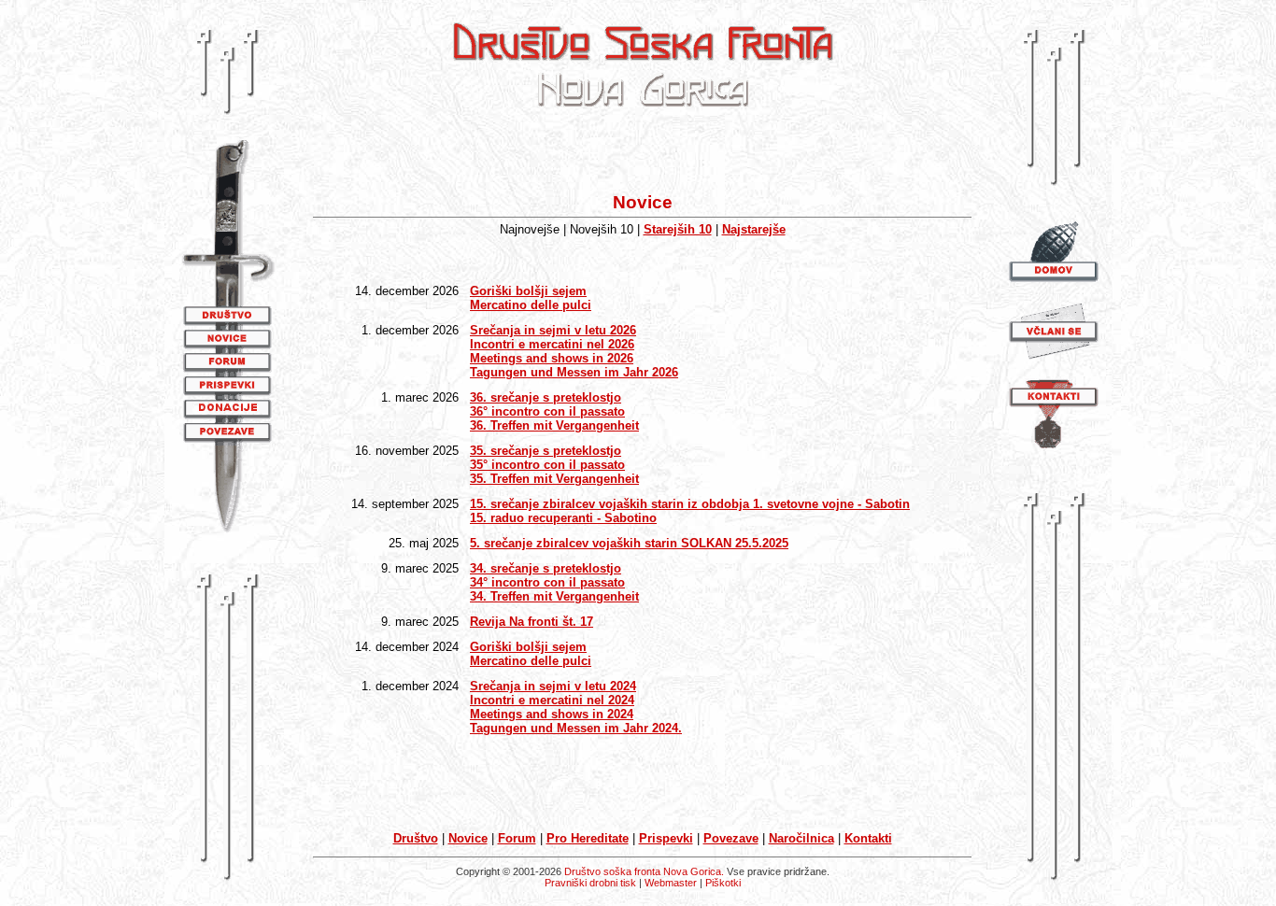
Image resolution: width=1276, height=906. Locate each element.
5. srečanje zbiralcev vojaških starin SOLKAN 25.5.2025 (629, 543)
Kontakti (868, 838)
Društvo (415, 838)
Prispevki (666, 838)
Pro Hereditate (587, 838)
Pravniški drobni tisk (590, 882)
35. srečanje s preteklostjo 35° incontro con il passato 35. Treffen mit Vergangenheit (554, 465)
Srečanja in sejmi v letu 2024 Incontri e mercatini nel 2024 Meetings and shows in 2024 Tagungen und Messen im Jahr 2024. (576, 707)
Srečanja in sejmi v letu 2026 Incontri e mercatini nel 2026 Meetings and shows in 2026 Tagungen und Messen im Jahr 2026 (574, 351)
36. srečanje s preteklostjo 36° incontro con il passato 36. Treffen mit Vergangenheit (554, 411)
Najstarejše (754, 229)
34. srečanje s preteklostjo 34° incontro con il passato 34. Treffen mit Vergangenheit (554, 582)
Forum (517, 838)
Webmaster (671, 882)
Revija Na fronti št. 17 (531, 622)
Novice (468, 838)
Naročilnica (801, 838)
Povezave (731, 838)
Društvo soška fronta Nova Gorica (642, 871)
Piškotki (723, 882)
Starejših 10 (678, 229)
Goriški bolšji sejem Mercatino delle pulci (530, 298)
